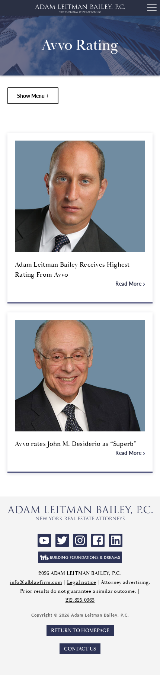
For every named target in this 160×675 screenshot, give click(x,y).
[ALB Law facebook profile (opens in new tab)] (98, 540)
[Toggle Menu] (152, 7)
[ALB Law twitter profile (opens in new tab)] (62, 540)
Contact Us (80, 649)
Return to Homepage (80, 630)
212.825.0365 (80, 600)
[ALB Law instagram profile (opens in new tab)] (80, 540)
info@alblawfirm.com (36, 582)
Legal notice (81, 582)
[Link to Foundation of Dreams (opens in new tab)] (80, 557)
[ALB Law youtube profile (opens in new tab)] (44, 540)
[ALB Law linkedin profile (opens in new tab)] (115, 540)
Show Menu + (33, 95)
